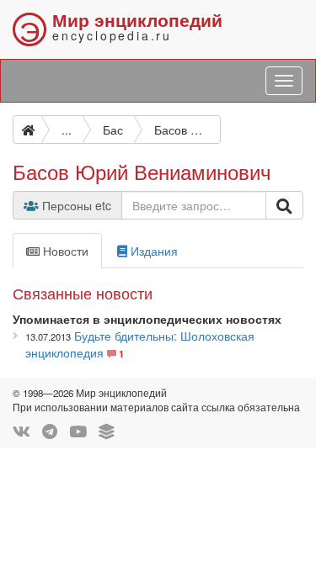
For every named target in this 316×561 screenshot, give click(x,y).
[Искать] (284, 205)
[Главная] (27, 129)
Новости (64, 250)
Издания (152, 250)
